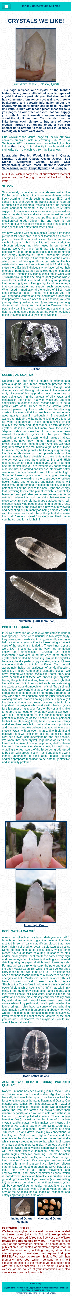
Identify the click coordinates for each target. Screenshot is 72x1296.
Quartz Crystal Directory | (45, 1288)
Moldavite (23, 161)
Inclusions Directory (41, 1290)
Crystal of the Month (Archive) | (18, 1288)
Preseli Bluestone (43, 165)
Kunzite (7, 158)
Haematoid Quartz (49, 1218)
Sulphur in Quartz (56, 155)
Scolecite (63, 165)
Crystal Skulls (47, 161)
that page (17, 146)
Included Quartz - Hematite (22, 1220)
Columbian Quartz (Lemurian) (35, 621)
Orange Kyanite (38, 168)
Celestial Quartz (27, 158)
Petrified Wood (30, 155)
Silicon (36, 368)
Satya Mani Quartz (14, 168)
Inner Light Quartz (36, 925)
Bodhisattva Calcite (36, 1076)
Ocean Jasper (51, 158)
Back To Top (36, 1284)
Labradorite (9, 155)
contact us (9, 127)
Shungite (61, 168)
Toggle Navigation (6, 7)
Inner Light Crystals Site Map (41, 5)
